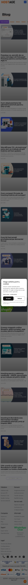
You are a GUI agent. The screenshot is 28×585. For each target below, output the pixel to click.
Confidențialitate (13, 294)
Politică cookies (6, 294)
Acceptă (8, 298)
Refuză (20, 298)
